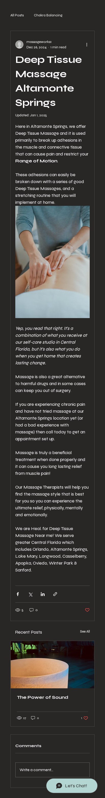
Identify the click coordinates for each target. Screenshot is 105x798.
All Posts (17, 15)
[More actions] (87, 44)
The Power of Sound (42, 697)
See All (85, 631)
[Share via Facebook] (17, 594)
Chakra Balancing (48, 15)
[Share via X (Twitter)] (30, 594)
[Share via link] (55, 594)
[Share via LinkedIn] (42, 594)
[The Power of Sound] (53, 664)
